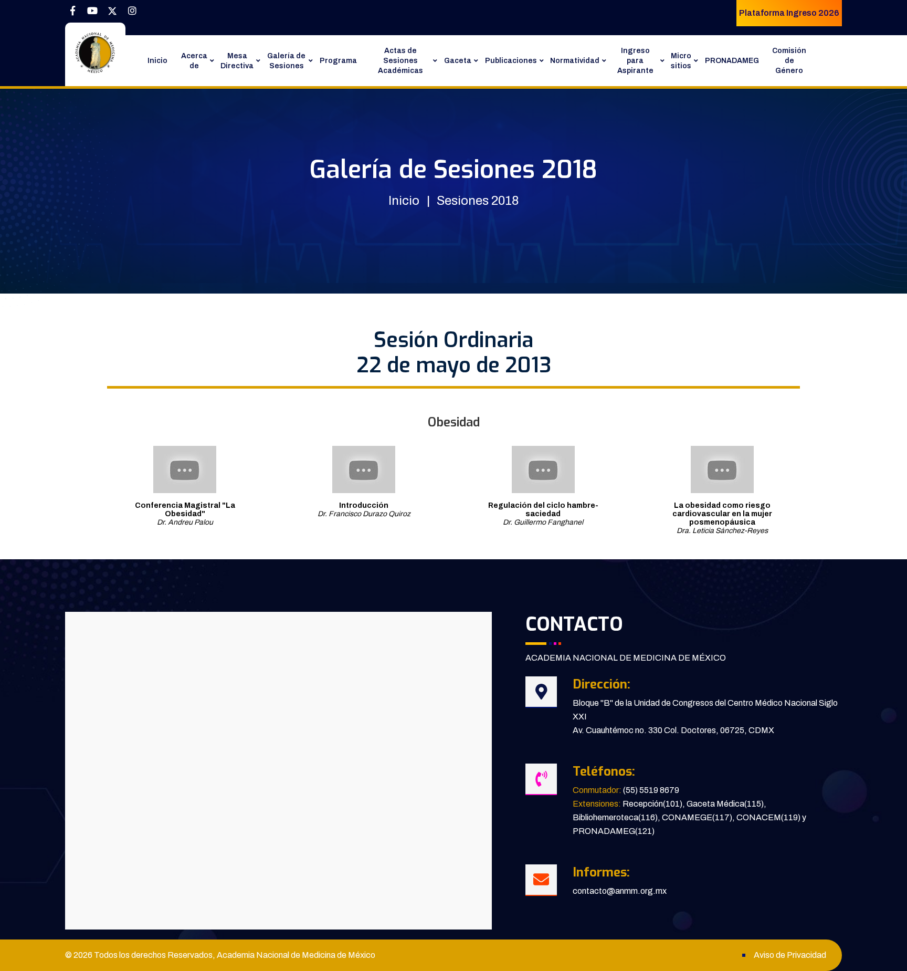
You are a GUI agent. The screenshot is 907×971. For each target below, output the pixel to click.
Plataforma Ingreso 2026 (789, 12)
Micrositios (681, 61)
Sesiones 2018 (478, 200)
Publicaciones (511, 61)
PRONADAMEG (732, 61)
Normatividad (574, 61)
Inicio (157, 61)
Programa (338, 61)
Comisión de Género (789, 61)
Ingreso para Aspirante (635, 61)
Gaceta (457, 61)
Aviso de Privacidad (790, 955)
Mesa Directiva (237, 61)
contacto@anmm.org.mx (620, 890)
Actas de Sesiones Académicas (400, 61)
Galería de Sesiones (286, 61)
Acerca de (194, 61)
